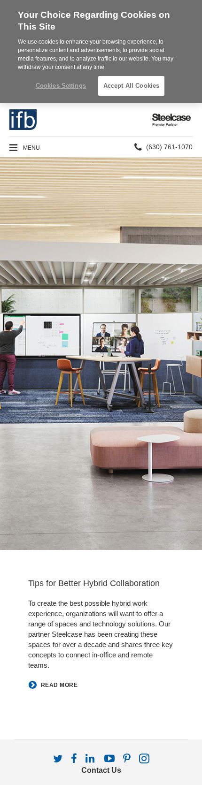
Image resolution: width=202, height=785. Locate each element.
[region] (101, 51)
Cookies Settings (61, 85)
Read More (59, 685)
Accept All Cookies (131, 85)
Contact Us (101, 770)
